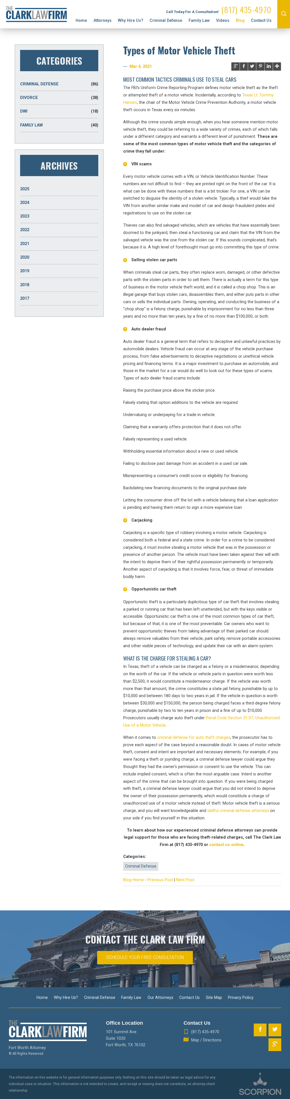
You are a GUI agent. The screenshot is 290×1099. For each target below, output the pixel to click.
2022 (24, 229)
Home (81, 20)
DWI (59, 111)
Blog (240, 20)
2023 (24, 216)
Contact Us (261, 20)
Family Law (199, 20)
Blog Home (133, 879)
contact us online (226, 844)
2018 (24, 284)
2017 (24, 298)
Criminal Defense (166, 20)
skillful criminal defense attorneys (238, 810)
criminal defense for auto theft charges (193, 737)
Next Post (185, 879)
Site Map (214, 997)
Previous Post (160, 879)
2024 (24, 202)
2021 (24, 243)
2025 (24, 189)
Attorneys (102, 20)
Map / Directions (206, 1040)
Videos (222, 20)
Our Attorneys (160, 997)
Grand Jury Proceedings (108, 13)
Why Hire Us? (130, 20)
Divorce (59, 97)
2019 (24, 271)
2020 (24, 257)
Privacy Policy (240, 997)
